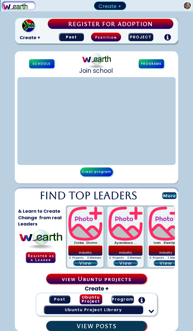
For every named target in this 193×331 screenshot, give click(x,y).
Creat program (96, 172)
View (85, 263)
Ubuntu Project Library (93, 310)
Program (123, 299)
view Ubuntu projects (96, 279)
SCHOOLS (42, 64)
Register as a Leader (41, 257)
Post (71, 37)
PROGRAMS (151, 64)
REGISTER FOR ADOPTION (110, 24)
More (169, 196)
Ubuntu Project (91, 299)
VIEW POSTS (97, 326)
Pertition (106, 37)
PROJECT (141, 37)
